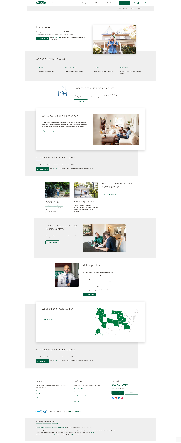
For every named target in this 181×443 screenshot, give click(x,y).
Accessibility (55, 423)
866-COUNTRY (120, 385)
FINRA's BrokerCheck (75, 411)
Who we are (39, 391)
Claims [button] (96, 3)
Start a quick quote (42, 38)
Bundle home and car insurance (54, 206)
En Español (77, 398)
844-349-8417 (56, 37)
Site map (76, 401)
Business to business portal (81, 392)
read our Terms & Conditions (59, 434)
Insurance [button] (54, 3)
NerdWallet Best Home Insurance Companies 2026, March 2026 (51, 427)
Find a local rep (124, 3)
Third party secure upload (81, 395)
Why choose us (40, 394)
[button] (145, 3)
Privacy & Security (47, 423)
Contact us (131, 393)
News (37, 400)
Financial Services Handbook (78, 434)
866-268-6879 (115, 388)
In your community (41, 397)
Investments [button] (69, 3)
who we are (93, 432)
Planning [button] (84, 3)
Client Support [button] (110, 3)
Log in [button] (137, 3)
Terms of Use (39, 423)
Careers (38, 403)
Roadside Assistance (79, 389)
